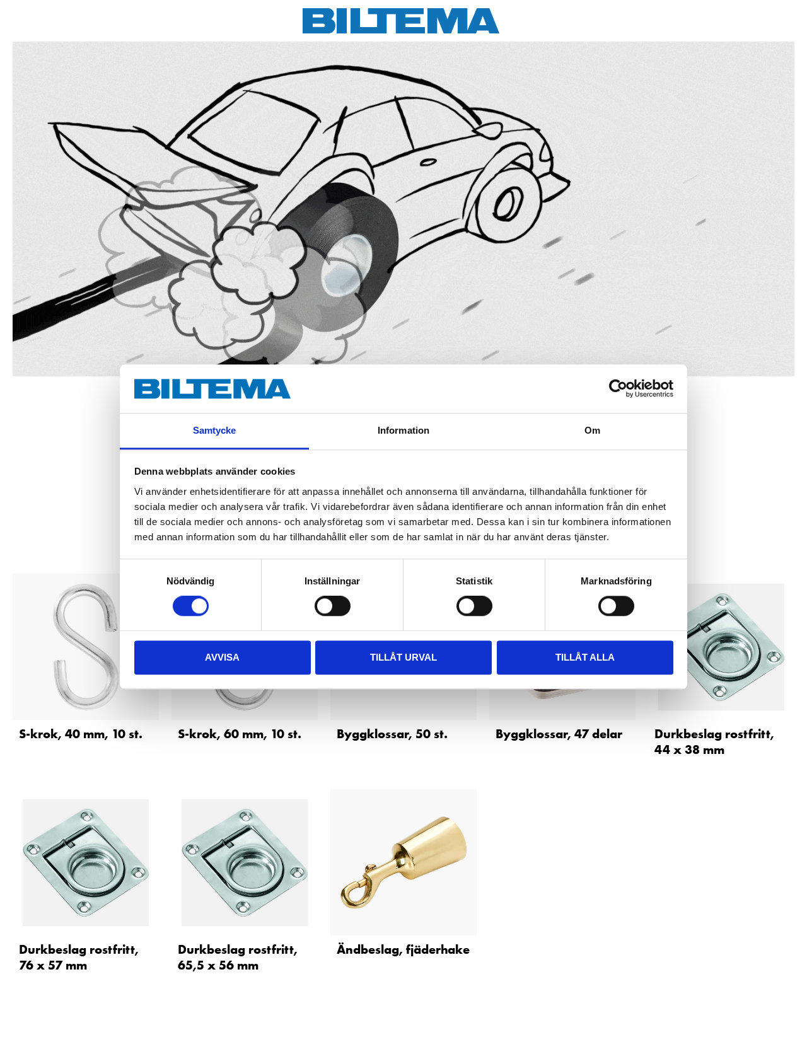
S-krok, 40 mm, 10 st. (80, 734)
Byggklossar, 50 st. (392, 734)
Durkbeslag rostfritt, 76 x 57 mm (79, 957)
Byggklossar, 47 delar (559, 734)
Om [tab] (592, 430)
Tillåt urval (403, 657)
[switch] (333, 606)
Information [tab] (403, 430)
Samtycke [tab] (214, 430)
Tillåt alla (585, 657)
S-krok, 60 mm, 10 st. (239, 734)
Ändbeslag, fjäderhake (403, 949)
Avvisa (222, 657)
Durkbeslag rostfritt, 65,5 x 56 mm (238, 957)
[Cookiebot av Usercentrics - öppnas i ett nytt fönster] (618, 388)
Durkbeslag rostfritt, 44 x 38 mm (714, 742)
